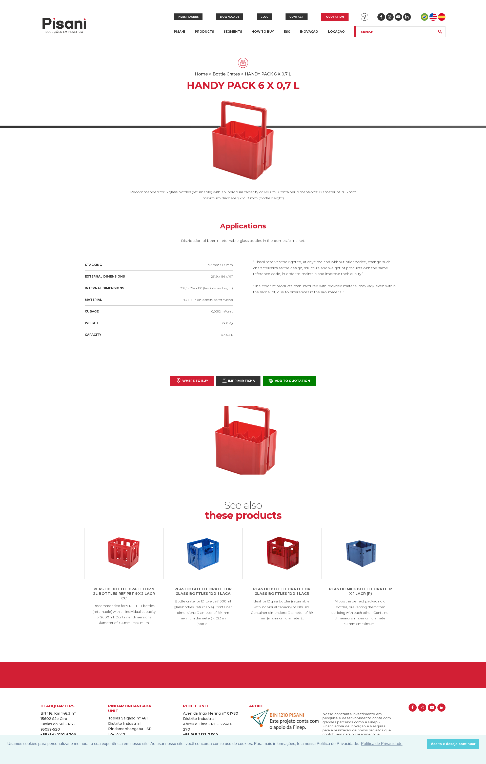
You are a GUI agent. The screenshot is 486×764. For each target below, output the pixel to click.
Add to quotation (292, 381)
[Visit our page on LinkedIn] (407, 17)
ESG (287, 31)
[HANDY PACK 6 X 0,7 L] (243, 440)
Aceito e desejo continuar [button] (453, 744)
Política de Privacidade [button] (381, 743)
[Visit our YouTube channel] (398, 17)
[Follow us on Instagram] (390, 17)
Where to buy (195, 381)
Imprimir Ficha (241, 381)
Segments (233, 35)
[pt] (424, 17)
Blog (264, 16)
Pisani (179, 35)
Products (204, 35)
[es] (442, 17)
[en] (433, 17)
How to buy (263, 31)
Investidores (188, 16)
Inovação (309, 31)
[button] (422, 744)
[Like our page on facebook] (381, 17)
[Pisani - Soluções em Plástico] (64, 25)
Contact (296, 16)
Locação (336, 31)
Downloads (229, 16)
